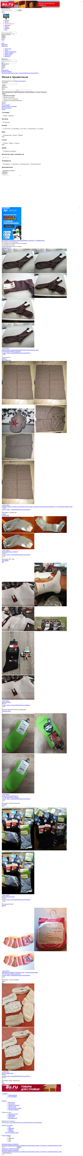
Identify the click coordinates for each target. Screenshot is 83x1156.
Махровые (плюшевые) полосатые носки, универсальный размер (20, 972)
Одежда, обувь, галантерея (17, 73)
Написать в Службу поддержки (10, 1148)
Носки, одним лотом (7, 1073)
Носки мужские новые (8, 896)
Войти (3, 67)
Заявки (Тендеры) (30, 92)
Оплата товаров (6, 1135)
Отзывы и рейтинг (13, 1109)
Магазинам (11, 1116)
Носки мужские (6, 702)
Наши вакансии (12, 1095)
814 (3, 562)
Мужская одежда (30, 73)
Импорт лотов (12, 1106)
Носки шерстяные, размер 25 (10, 551)
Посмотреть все (6, 248)
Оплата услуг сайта (7, 1125)
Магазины (44, 92)
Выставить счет (12, 1118)
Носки (36, 73)
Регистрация (4, 70)
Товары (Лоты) (9, 92)
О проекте (5, 1093)
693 (3, 982)
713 (3, 806)
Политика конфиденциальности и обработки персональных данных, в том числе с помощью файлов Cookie (32, 1145)
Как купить (11, 1102)
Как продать (11, 1103)
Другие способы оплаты (12, 1132)
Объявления (11, 1115)
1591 (3, 1083)
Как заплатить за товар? (15, 1108)
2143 (9, 360)
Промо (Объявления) (19, 92)
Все (3, 92)
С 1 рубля (37, 92)
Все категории (6, 73)
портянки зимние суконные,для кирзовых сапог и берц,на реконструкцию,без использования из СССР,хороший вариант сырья (37, 506)
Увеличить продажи (13, 1105)
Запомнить (6, 64)
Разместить (4, 44)
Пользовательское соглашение (10, 1144)
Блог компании (12, 1096)
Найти (3, 36)
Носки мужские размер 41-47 (10, 796)
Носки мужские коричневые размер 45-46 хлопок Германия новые (20, 350)
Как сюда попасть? (21, 81)
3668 (7, 515)
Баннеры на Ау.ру (13, 1114)
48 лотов (9, 246)
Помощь (4, 1101)
